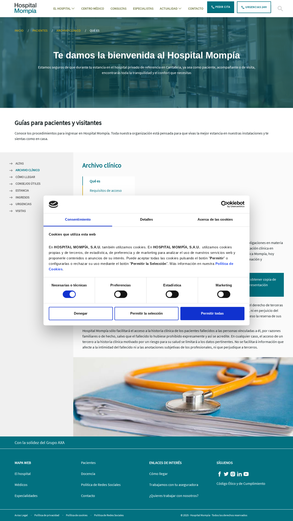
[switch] (120, 294)
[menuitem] (64, 8)
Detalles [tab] (146, 219)
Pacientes (40, 30)
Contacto (88, 495)
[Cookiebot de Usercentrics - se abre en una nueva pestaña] (224, 204)
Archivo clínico (69, 30)
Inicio (19, 30)
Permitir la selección (146, 313)
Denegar (80, 313)
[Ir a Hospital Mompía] (25, 8)
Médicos (21, 484)
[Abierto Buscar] (274, 8)
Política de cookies (77, 515)
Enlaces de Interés (165, 462)
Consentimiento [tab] (78, 219)
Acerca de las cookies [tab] (215, 219)
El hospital (23, 473)
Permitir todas (212, 313)
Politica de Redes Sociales (101, 484)
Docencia (88, 473)
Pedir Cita (222, 6)
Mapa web (23, 462)
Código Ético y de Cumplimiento (241, 483)
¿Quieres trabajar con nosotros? (173, 495)
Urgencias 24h (256, 7)
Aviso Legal (21, 515)
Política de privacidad (47, 515)
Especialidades (26, 495)
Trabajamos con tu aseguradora (173, 484)
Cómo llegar (158, 473)
